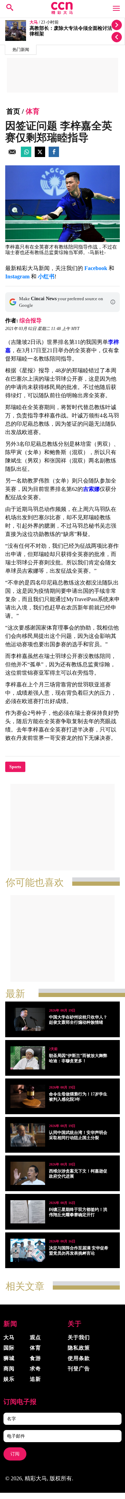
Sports (15, 766)
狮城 (9, 1358)
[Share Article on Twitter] (40, 155)
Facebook (95, 268)
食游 (35, 1358)
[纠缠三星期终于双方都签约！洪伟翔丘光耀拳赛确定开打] (27, 1211)
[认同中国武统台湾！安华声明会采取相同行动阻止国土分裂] (27, 1134)
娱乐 (9, 1379)
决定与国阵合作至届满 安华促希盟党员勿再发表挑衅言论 (78, 1251)
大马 (34, 22)
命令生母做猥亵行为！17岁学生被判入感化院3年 (78, 1097)
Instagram (17, 276)
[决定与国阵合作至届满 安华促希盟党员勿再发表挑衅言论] (27, 1250)
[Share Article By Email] (12, 155)
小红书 (46, 276)
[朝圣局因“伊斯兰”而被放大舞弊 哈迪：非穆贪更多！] (27, 1057)
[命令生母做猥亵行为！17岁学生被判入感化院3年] (27, 1096)
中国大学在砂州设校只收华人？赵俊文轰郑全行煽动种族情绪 (78, 1020)
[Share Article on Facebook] (54, 155)
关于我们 (79, 1337)
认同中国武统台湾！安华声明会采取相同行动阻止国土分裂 (78, 1135)
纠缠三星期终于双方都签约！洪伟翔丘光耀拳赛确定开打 (78, 1212)
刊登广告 (79, 1368)
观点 (35, 1337)
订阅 (14, 1453)
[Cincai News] (62, 13)
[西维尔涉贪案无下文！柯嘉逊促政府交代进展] (27, 1173)
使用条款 (79, 1358)
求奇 (35, 1368)
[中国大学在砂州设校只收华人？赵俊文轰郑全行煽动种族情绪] (27, 1019)
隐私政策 (79, 1348)
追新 (35, 1379)
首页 (13, 111)
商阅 (9, 1368)
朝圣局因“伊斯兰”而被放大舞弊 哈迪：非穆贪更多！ (78, 1058)
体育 (33, 111)
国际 (9, 1348)
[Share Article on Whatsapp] (26, 155)
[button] (113, 302)
